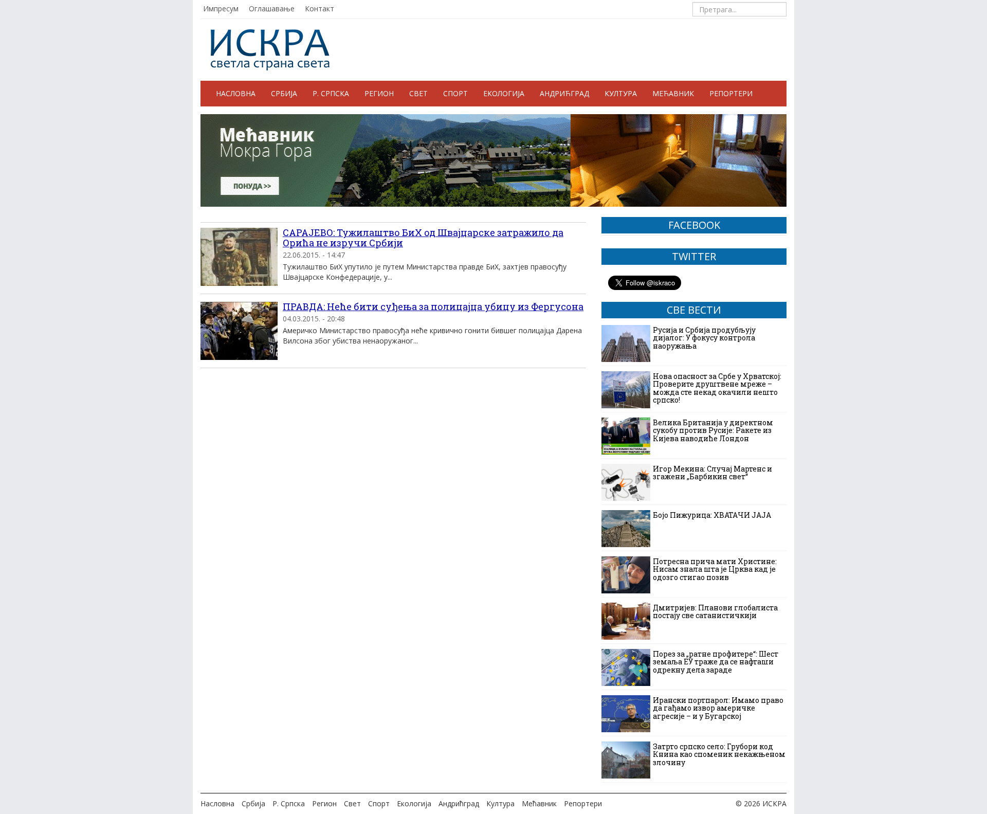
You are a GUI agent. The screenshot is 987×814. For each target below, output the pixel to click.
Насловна (235, 93)
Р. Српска (331, 93)
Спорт (455, 93)
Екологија (503, 93)
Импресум (221, 8)
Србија (284, 93)
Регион (379, 93)
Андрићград (564, 93)
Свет (418, 93)
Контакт (319, 8)
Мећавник (673, 93)
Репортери (731, 93)
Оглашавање (272, 8)
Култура (621, 93)
